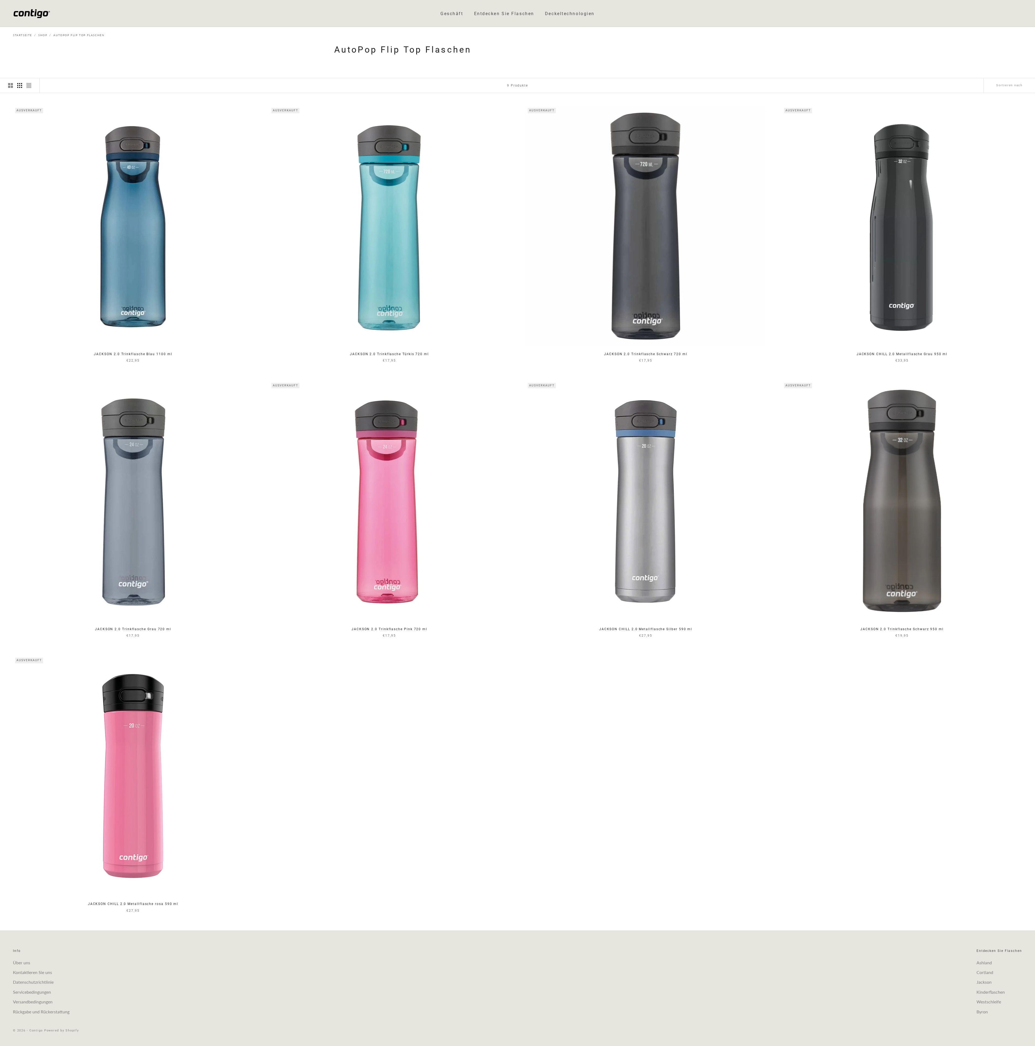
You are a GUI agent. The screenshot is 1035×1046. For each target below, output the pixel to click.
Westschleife (989, 1001)
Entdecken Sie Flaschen (504, 13)
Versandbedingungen (33, 1001)
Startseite (22, 35)
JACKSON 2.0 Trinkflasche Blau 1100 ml (133, 354)
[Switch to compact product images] (28, 85)
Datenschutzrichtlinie (33, 982)
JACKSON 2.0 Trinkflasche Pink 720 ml (389, 629)
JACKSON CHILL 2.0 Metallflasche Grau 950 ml (902, 354)
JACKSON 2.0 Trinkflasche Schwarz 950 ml (902, 629)
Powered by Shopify (61, 1030)
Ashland (984, 962)
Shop (42, 35)
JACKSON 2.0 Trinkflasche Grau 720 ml (133, 629)
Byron (982, 1011)
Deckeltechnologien (570, 13)
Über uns (21, 962)
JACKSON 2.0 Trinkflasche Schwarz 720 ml (645, 354)
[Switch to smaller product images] (19, 85)
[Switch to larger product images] (10, 85)
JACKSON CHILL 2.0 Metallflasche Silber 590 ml (645, 629)
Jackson (984, 982)
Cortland (985, 972)
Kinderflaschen (991, 991)
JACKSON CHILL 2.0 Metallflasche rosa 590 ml (133, 904)
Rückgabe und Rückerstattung (41, 1011)
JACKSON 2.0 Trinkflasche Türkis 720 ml (389, 354)
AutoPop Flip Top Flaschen (78, 35)
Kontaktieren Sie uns (32, 972)
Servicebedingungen (32, 991)
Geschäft (451, 13)
